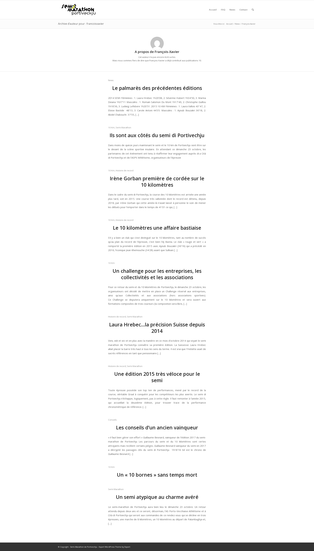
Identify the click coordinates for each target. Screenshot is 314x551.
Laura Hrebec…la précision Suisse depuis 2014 (157, 327)
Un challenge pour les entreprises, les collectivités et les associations (157, 274)
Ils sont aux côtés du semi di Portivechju (157, 135)
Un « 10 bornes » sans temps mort (157, 474)
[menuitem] (213, 9)
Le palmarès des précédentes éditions (157, 88)
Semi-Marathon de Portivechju (83, 547)
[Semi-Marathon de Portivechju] (78, 9)
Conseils (112, 419)
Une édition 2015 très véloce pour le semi (157, 377)
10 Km (111, 127)
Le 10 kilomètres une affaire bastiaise (157, 227)
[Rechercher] (253, 9)
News (111, 80)
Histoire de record (124, 170)
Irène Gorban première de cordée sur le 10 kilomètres (157, 181)
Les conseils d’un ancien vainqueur (157, 427)
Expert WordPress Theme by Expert (114, 547)
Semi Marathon (123, 127)
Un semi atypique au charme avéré (157, 497)
